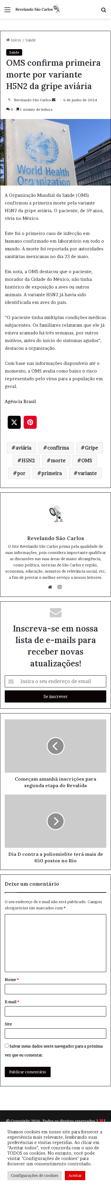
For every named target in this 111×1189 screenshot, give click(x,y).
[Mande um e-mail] (53, 100)
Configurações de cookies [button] (34, 1175)
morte (58, 460)
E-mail (12, 1001)
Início (15, 40)
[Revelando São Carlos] (38, 9)
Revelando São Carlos (32, 100)
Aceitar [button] (75, 1175)
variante (87, 473)
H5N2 (28, 460)
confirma (58, 448)
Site (8, 1024)
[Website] (51, 587)
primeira (51, 473)
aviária (23, 448)
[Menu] (7, 11)
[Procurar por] (104, 11)
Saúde (30, 40)
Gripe (91, 448)
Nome (12, 979)
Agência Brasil (20, 401)
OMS (86, 460)
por (21, 473)
